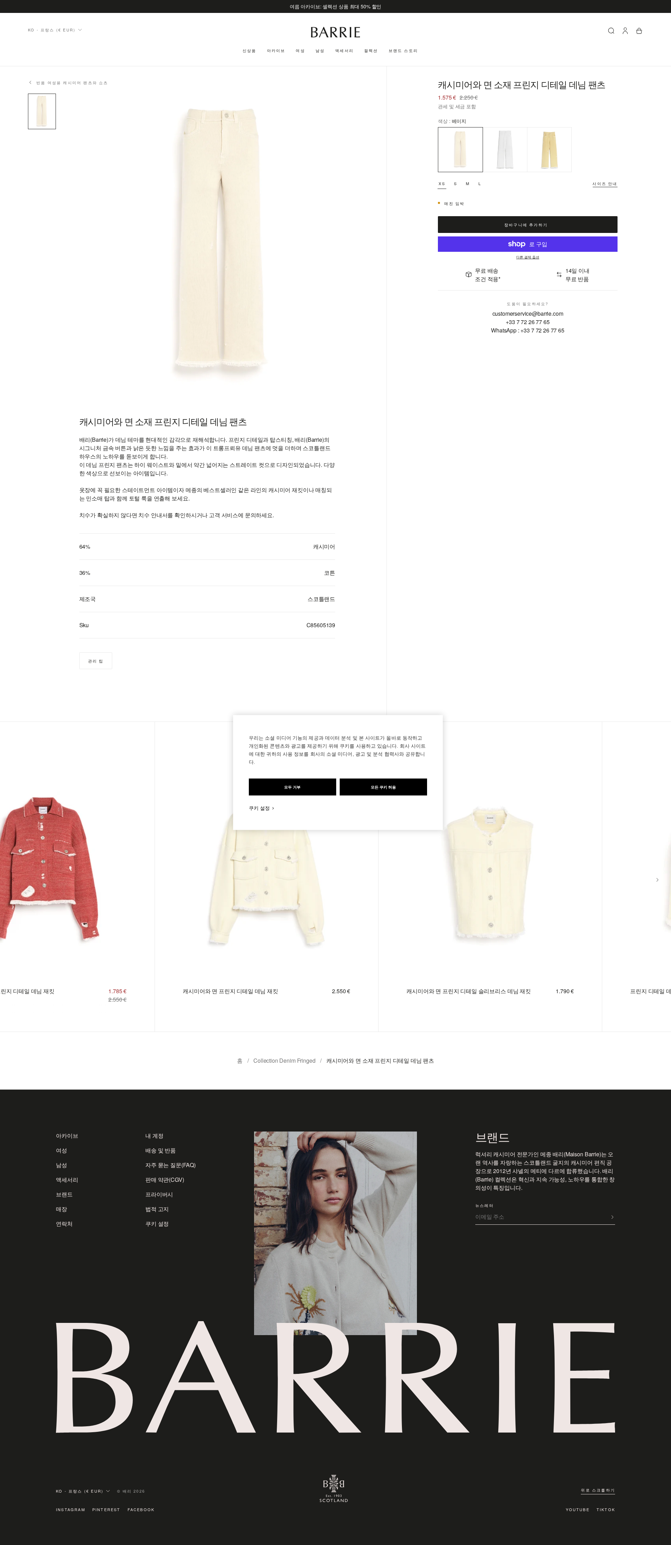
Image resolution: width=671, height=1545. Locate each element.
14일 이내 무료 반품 (577, 274)
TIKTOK (606, 1509)
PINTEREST (106, 1509)
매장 (61, 1209)
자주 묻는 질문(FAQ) (170, 1165)
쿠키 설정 (157, 1224)
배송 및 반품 (160, 1150)
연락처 (64, 1224)
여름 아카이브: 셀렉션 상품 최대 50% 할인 (336, 6)
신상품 (250, 50)
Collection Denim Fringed (284, 1060)
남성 (320, 50)
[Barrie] (335, 36)
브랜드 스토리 (403, 50)
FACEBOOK (141, 1509)
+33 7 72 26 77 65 (527, 321)
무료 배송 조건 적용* (487, 274)
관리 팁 (96, 661)
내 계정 (154, 1136)
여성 (300, 50)
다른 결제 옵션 (527, 257)
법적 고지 (157, 1209)
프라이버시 (159, 1194)
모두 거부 (292, 787)
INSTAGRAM (70, 1509)
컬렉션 (371, 50)
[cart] (639, 32)
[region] (338, 772)
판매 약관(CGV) (164, 1180)
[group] (259, 877)
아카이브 (276, 50)
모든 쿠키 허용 (383, 787)
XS (442, 183)
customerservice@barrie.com (527, 313)
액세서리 (344, 50)
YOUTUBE (577, 1509)
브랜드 (64, 1194)
